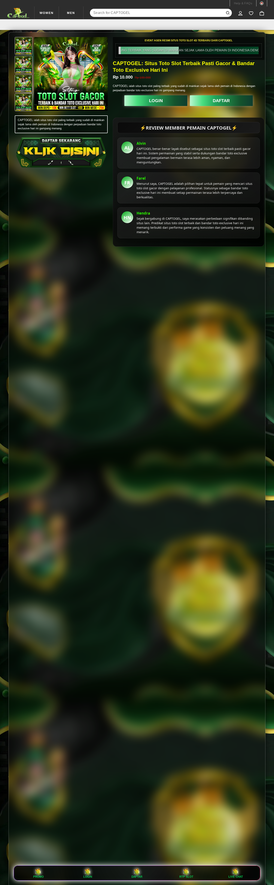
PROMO (38, 876)
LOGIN (156, 100)
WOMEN (47, 13)
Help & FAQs (243, 3)
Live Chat (235, 876)
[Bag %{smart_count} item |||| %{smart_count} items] (261, 12)
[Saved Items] (251, 12)
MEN (71, 13)
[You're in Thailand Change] (261, 3)
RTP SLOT (186, 876)
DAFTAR (221, 100)
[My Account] (240, 12)
